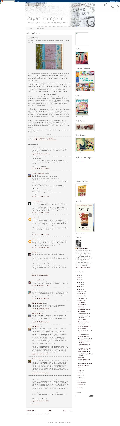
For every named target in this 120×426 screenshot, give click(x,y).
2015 (78, 277)
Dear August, (82, 302)
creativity (47, 140)
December (81, 291)
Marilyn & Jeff (36, 313)
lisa (33, 290)
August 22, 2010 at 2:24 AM (40, 373)
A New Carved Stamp (84, 351)
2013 (78, 282)
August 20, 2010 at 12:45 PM (40, 168)
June (80, 373)
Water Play (81, 324)
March (80, 380)
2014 (78, 280)
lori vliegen (36, 201)
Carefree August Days (84, 326)
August (80, 300)
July (80, 370)
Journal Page (82, 319)
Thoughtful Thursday (84, 309)
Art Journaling (38, 140)
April (80, 377)
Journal (80, 367)
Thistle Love (82, 328)
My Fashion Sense (83, 334)
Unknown (34, 239)
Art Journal (40, 28)
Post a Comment (34, 404)
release (54, 140)
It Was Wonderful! (83, 321)
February (81, 382)
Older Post (67, 410)
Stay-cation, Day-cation (85, 363)
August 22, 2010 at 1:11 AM (40, 354)
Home (30, 28)
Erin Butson (35, 326)
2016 (78, 275)
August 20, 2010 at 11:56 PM (40, 275)
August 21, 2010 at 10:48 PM (40, 322)
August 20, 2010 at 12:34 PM (40, 154)
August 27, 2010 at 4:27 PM (40, 401)
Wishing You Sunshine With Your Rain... (84, 349)
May (79, 375)
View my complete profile (83, 267)
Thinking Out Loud (83, 336)
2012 (78, 284)
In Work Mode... (83, 304)
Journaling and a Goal (85, 339)
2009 (78, 387)
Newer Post (31, 410)
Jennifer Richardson (38, 173)
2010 (78, 289)
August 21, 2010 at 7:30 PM (40, 308)
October (81, 296)
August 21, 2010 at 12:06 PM (40, 285)
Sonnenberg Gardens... (85, 313)
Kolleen (34, 252)
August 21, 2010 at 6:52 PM (40, 298)
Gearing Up (81, 311)
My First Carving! (83, 365)
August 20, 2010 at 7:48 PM (40, 234)
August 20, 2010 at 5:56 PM (40, 212)
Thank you (81, 357)
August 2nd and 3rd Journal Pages (84, 360)
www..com (80, 161)
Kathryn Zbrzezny (37, 303)
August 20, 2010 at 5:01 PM (40, 196)
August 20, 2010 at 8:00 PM (40, 247)
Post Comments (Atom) (42, 414)
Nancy (33, 217)
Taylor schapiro (37, 358)
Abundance (81, 307)
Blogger (69, 422)
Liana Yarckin (36, 280)
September (81, 298)
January (81, 384)
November (81, 293)
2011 (78, 287)
